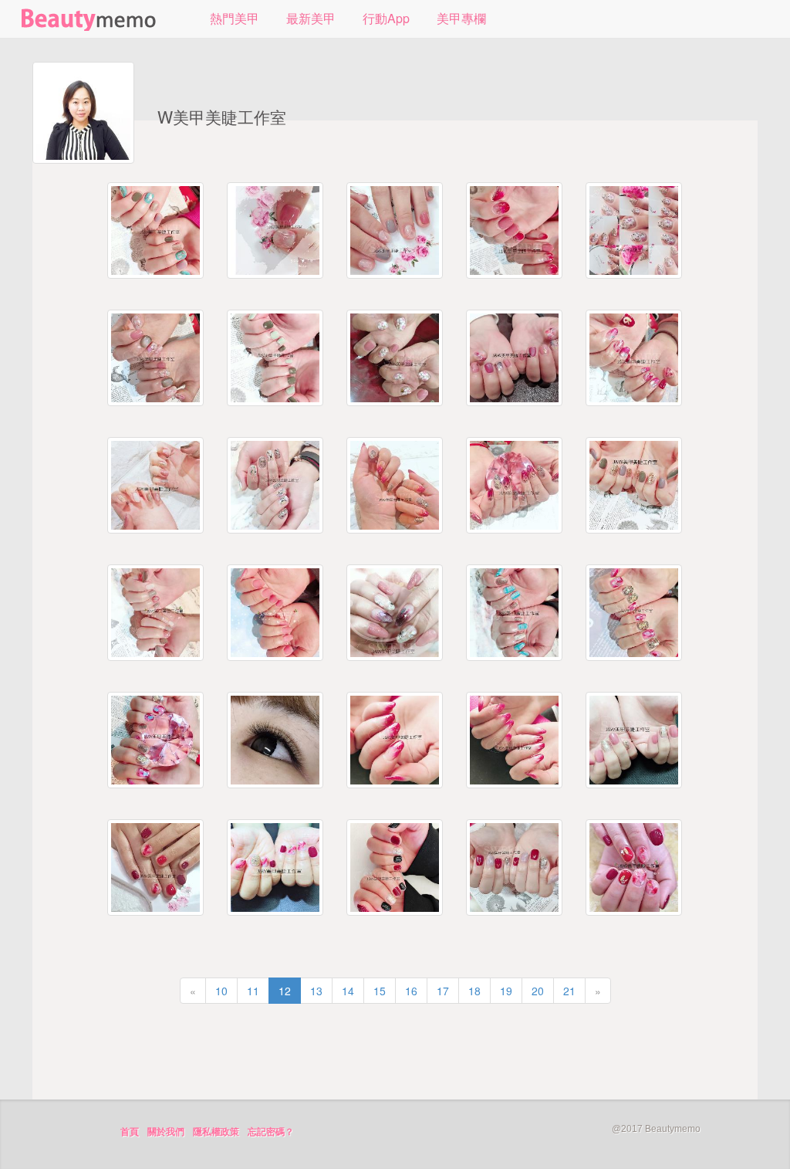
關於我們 (165, 1132)
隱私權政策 (216, 1132)
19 (506, 990)
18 (474, 990)
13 (316, 990)
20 (538, 990)
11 (253, 990)
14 (348, 990)
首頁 (129, 1132)
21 (569, 990)
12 (285, 990)
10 (221, 990)
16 (411, 990)
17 (443, 990)
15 (379, 990)
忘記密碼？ (271, 1132)
